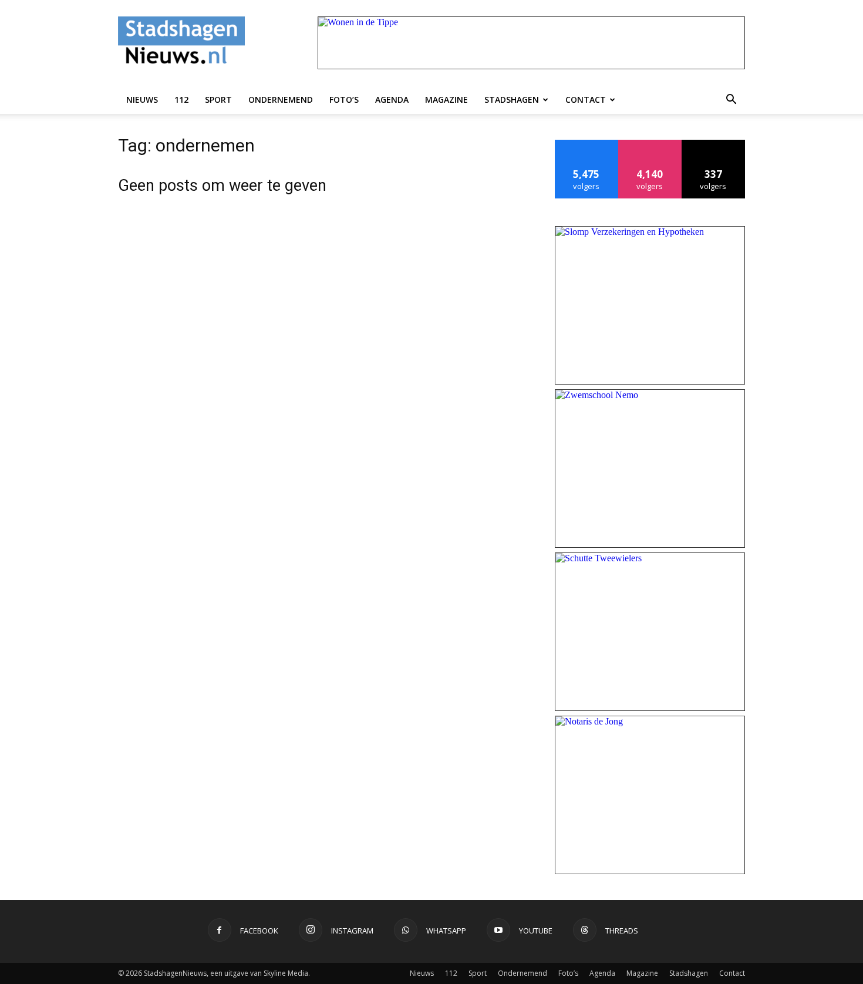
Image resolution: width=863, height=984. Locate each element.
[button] (731, 100)
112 (181, 99)
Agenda (392, 99)
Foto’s (344, 99)
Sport (218, 99)
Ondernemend (280, 99)
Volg (650, 144)
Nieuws (142, 99)
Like (587, 144)
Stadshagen (511, 99)
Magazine (446, 99)
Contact (585, 99)
